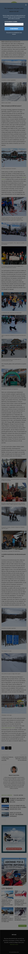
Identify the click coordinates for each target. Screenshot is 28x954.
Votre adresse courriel (11, 21)
